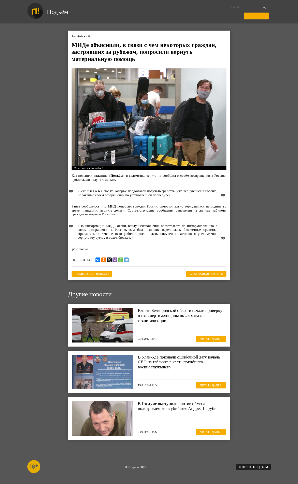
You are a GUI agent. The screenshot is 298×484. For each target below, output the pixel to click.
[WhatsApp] (120, 259)
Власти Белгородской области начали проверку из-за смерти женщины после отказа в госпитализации (180, 315)
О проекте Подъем (253, 467)
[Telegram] (126, 259)
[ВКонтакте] (97, 259)
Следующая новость (206, 273)
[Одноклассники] (103, 259)
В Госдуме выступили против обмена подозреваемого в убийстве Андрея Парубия (178, 406)
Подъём (57, 11)
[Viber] (115, 259)
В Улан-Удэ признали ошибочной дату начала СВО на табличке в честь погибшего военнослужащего (179, 362)
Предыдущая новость (92, 273)
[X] (109, 259)
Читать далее (211, 338)
